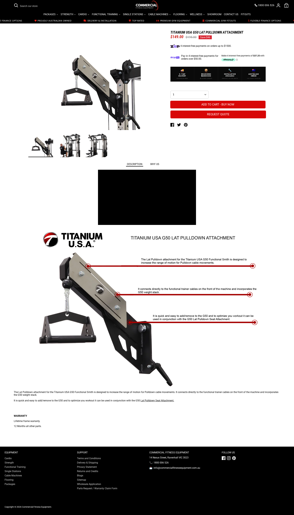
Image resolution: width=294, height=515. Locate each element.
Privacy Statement (87, 466)
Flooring (9, 479)
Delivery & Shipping (87, 462)
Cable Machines (13, 475)
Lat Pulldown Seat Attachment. (157, 400)
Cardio (8, 458)
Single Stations (13, 471)
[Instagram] (229, 458)
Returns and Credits (87, 471)
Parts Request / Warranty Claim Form (97, 488)
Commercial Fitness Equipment (36, 507)
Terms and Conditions (89, 458)
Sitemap (81, 479)
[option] (94, 85)
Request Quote (218, 114)
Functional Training (15, 466)
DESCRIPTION (134, 164)
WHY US (154, 164)
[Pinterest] (234, 458)
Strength (9, 462)
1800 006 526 (265, 5)
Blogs (80, 475)
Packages (10, 484)
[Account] (278, 5)
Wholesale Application (89, 484)
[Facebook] (223, 458)
